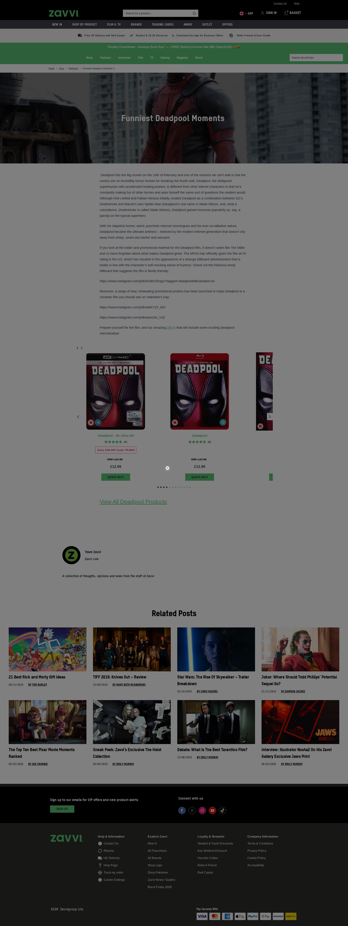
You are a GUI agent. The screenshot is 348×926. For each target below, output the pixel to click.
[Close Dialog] (167, 468)
